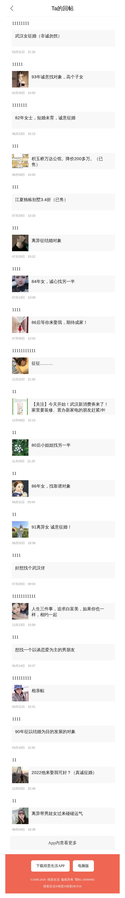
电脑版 (83, 866)
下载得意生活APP (50, 866)
